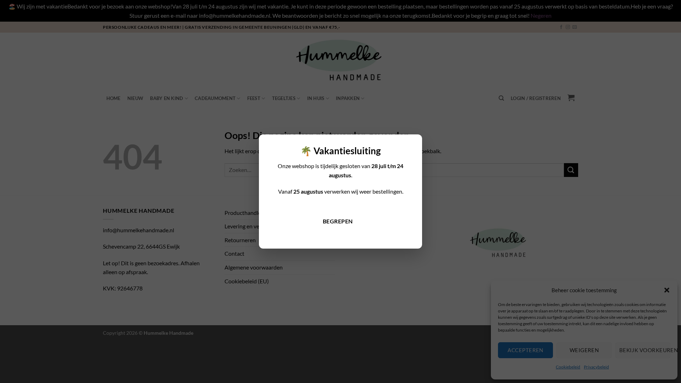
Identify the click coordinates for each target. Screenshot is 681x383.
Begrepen (338, 221)
